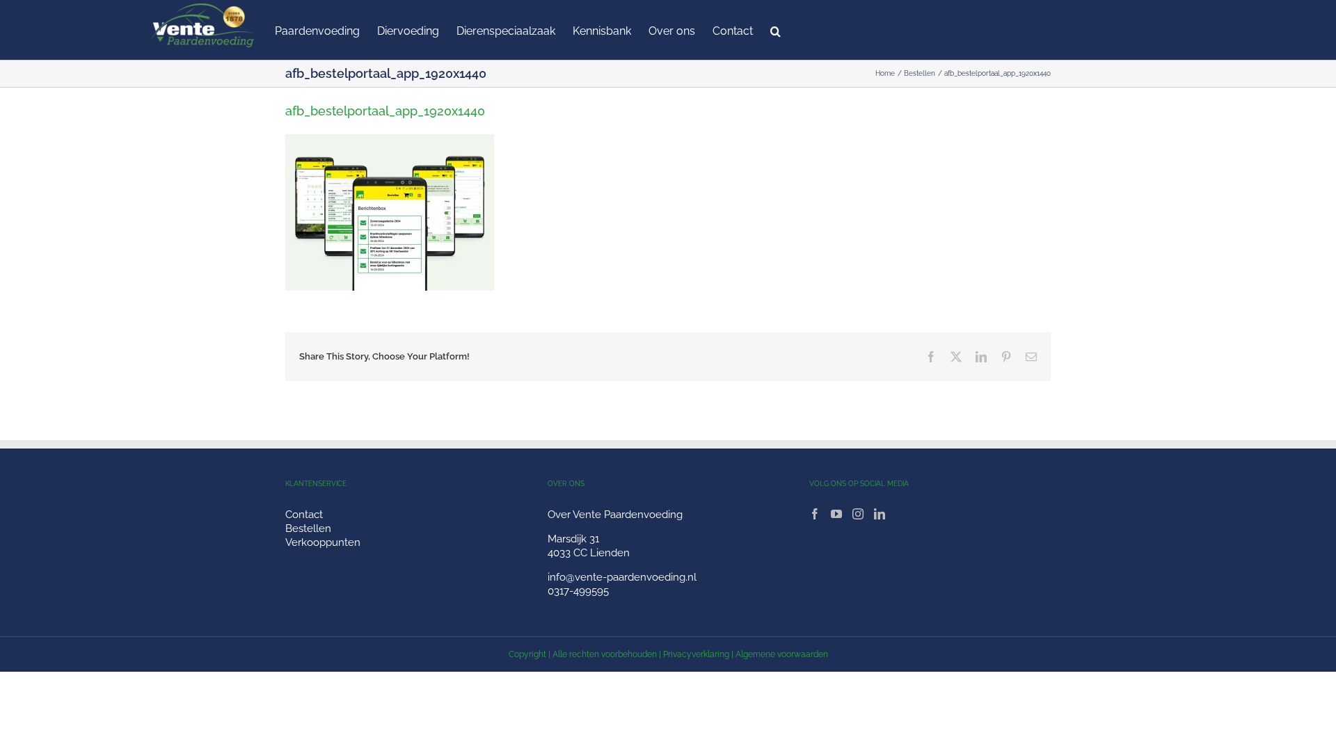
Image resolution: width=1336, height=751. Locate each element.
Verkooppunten (322, 542)
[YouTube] (836, 513)
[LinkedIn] (879, 513)
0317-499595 (578, 591)
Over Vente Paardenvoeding (615, 514)
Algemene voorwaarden (781, 654)
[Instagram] (858, 513)
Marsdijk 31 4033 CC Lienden (589, 546)
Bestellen (308, 528)
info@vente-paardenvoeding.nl (622, 577)
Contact (304, 514)
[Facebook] (814, 513)
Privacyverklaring (696, 654)
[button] (775, 30)
